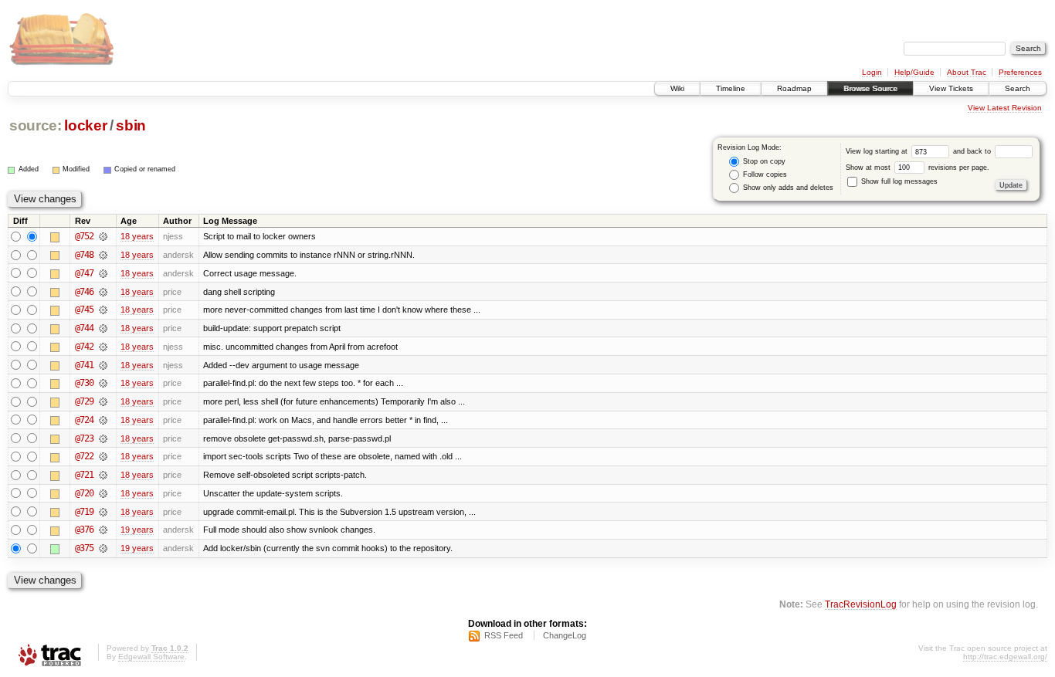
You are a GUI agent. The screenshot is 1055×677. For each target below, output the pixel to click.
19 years (137, 529)
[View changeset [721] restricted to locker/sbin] (103, 474)
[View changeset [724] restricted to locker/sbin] (103, 420)
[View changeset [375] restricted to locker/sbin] (103, 548)
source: (35, 125)
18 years (137, 236)
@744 (84, 328)
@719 (84, 511)
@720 (84, 493)
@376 (84, 529)
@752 (84, 236)
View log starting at (878, 151)
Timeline (730, 88)
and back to (973, 151)
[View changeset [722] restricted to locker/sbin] (103, 456)
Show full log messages (898, 181)
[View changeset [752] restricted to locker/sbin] (103, 236)
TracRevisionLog (861, 604)
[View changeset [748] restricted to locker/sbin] (103, 254)
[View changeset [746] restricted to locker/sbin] (103, 291)
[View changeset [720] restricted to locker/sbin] (103, 493)
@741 (84, 365)
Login (872, 72)
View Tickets (951, 88)
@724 (84, 420)
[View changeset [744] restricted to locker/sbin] (103, 328)
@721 (84, 474)
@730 (84, 382)
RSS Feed (503, 635)
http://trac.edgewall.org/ (1005, 656)
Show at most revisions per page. (917, 167)
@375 (84, 548)
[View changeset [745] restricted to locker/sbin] (103, 309)
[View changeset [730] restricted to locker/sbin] (103, 382)
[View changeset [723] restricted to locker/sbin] (103, 438)
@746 (84, 291)
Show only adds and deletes (787, 187)
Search (1017, 88)
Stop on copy (763, 161)
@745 (84, 309)
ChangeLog (564, 635)
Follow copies (764, 174)
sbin (131, 125)
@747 (84, 273)
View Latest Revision (1005, 107)
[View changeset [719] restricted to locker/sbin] (103, 511)
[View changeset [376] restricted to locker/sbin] (103, 529)
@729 (84, 401)
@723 (84, 438)
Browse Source (870, 88)
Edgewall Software (151, 656)
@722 (84, 456)
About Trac (966, 72)
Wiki (677, 88)
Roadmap (794, 88)
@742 (84, 346)
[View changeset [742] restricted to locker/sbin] (103, 346)
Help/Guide (914, 72)
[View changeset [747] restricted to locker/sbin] (103, 273)
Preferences (1020, 72)
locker (85, 125)
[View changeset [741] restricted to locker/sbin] (103, 365)
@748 (84, 254)
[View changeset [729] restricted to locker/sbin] (103, 401)
